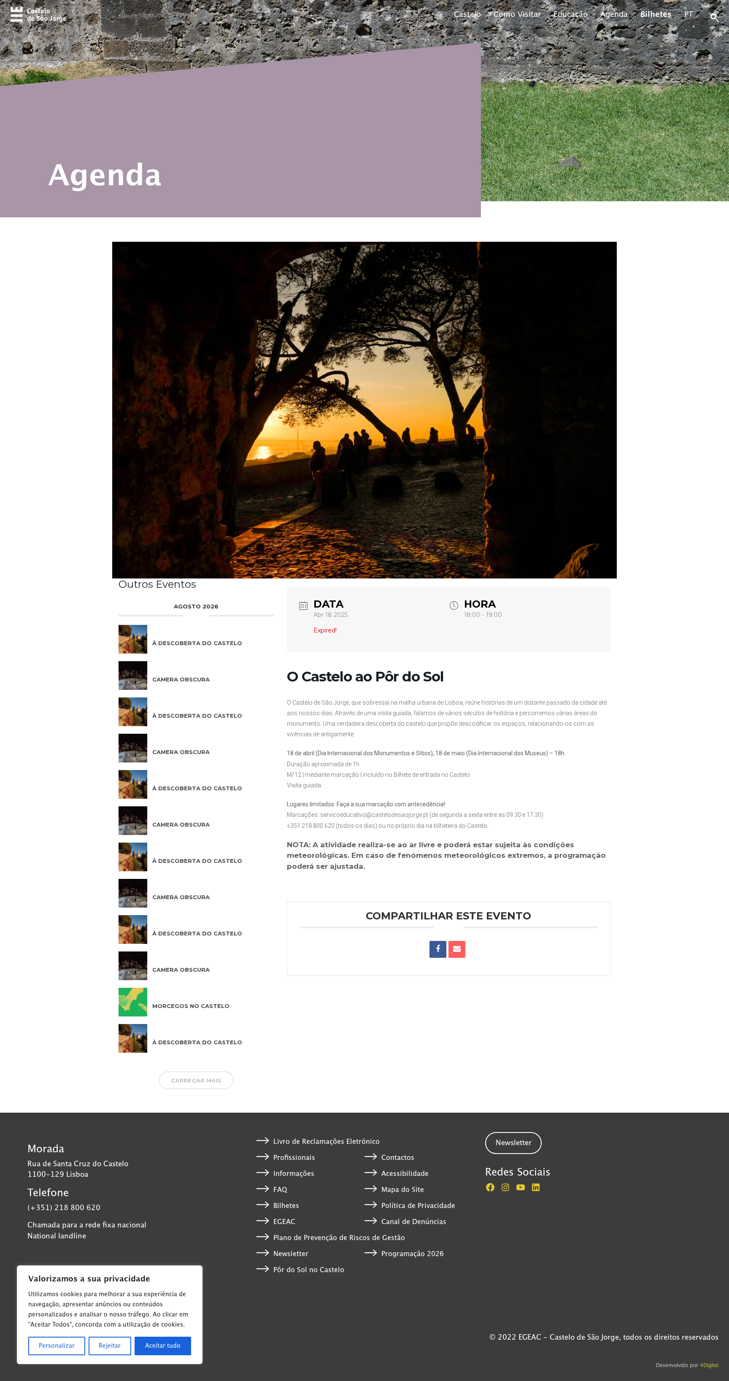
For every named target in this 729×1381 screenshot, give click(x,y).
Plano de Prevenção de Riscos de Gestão (339, 1238)
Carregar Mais (196, 1080)
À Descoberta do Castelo (197, 643)
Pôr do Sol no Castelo (308, 1270)
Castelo (467, 15)
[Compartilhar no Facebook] (437, 949)
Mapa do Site (402, 1189)
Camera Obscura (181, 679)
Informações (293, 1173)
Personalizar (57, 1346)
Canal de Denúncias (413, 1222)
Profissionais (294, 1157)
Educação (571, 15)
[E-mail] (456, 949)
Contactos (397, 1157)
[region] (109, 1314)
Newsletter (290, 1254)
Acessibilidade (405, 1173)
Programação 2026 (412, 1254)
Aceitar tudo (163, 1346)
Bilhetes (656, 15)
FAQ (280, 1189)
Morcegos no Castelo (191, 1006)
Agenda (614, 15)
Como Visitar (517, 15)
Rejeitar (110, 1346)
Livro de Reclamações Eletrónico (326, 1141)
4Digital (709, 1365)
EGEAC (284, 1222)
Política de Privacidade (418, 1206)
